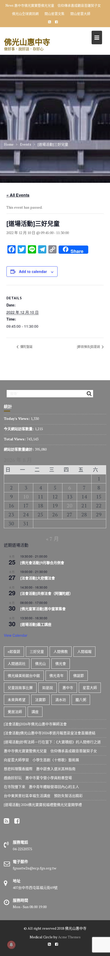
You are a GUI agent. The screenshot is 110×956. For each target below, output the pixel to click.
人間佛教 (60, 651)
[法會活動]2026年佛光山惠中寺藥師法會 (35, 723)
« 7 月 (52, 538)
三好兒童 (37, 651)
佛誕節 (78, 675)
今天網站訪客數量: (19, 428)
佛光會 (60, 663)
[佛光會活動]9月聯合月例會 (42, 562)
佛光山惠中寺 (27, 42)
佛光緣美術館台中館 (24, 675)
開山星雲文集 (54, 13)
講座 (35, 711)
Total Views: (15, 439)
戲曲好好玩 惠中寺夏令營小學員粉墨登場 (38, 777)
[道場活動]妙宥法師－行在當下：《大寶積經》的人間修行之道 (52, 741)
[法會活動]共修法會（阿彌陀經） (46, 593)
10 (26, 496)
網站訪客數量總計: (19, 449)
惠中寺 (67, 687)
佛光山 (40, 663)
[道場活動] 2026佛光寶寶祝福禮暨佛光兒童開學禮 (43, 804)
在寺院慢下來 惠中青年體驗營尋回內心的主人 (41, 786)
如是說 (47, 687)
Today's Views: (17, 418)
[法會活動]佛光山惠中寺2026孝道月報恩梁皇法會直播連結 (49, 732)
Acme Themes (69, 936)
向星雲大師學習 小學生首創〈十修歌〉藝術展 (41, 759)
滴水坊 (60, 699)
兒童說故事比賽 (20, 687)
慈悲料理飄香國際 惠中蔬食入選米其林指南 (39, 768)
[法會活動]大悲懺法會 (37, 578)
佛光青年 (56, 675)
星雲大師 (90, 687)
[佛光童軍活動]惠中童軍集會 (43, 609)
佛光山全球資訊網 (25, 13)
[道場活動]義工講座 (35, 624)
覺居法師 (15, 711)
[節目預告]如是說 (89, 346)
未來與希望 (17, 699)
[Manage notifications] (11, 945)
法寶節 (40, 699)
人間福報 (84, 651)
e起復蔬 (14, 651)
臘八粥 (80, 699)
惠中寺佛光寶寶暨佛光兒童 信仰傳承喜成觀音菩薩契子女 (57, 5)
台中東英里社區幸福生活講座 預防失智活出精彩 (43, 795)
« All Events (17, 195)
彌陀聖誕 (25, 346)
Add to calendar (33, 271)
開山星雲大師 (80, 13)
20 (69, 505)
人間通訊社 (17, 663)
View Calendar (15, 635)
